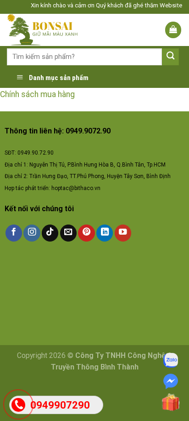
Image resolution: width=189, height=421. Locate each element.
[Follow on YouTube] (123, 233)
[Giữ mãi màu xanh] (51, 30)
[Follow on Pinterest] (86, 233)
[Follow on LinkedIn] (104, 233)
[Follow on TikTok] (50, 233)
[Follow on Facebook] (14, 233)
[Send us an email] (68, 233)
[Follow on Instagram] (31, 233)
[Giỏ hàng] (173, 30)
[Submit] (170, 56)
